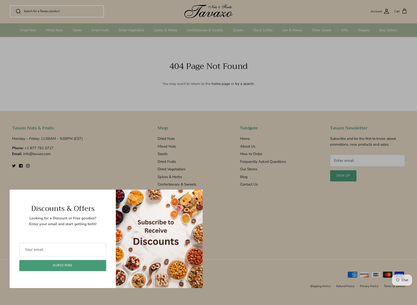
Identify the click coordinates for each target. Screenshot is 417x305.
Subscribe (62, 265)
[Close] (196, 195)
